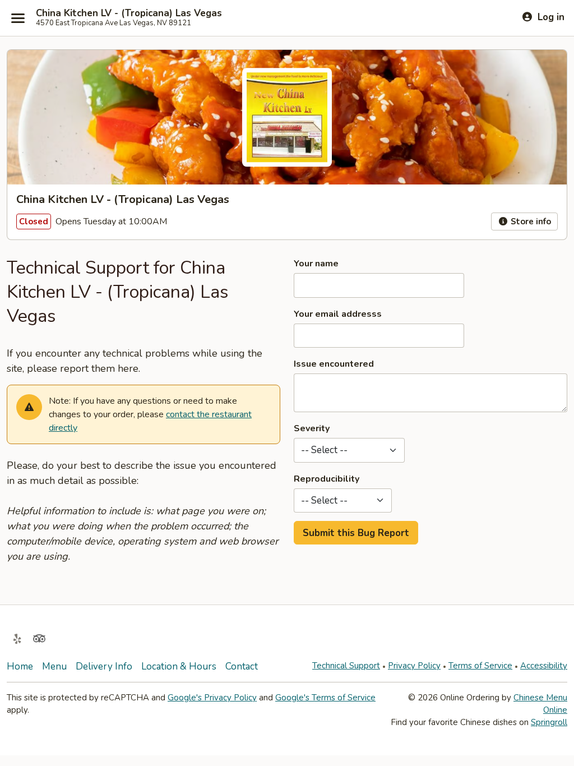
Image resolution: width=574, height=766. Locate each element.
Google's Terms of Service (325, 697)
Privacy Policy (414, 665)
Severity (312, 428)
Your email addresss (338, 314)
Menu (54, 666)
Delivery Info (104, 666)
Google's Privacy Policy (212, 697)
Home (20, 666)
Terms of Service (480, 665)
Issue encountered (334, 364)
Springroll (549, 722)
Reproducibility (326, 479)
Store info (529, 221)
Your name (316, 263)
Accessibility (543, 665)
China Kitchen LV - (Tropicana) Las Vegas (129, 13)
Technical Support (346, 665)
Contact (241, 666)
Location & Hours (178, 666)
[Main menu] (18, 18)
